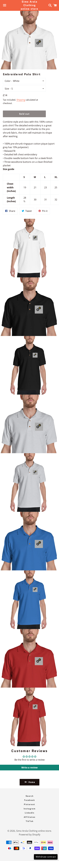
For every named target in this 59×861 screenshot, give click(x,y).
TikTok (29, 821)
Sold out (24, 114)
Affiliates (29, 817)
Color (8, 81)
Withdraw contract (46, 856)
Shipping (20, 99)
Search (29, 796)
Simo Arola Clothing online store (29, 5)
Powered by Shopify (29, 834)
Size (7, 88)
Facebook (29, 800)
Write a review (29, 767)
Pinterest (29, 804)
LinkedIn (29, 812)
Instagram (30, 808)
